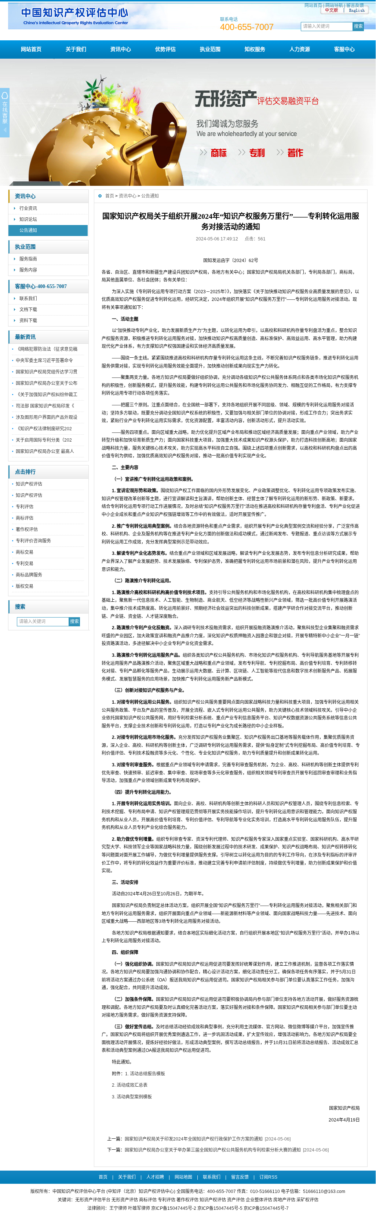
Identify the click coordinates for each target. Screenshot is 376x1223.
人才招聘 (155, 1177)
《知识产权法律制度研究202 (44, 428)
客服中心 (344, 49)
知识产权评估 (29, 484)
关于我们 (76, 49)
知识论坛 (28, 219)
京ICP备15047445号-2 (173, 1208)
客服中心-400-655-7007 (41, 286)
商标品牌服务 (29, 575)
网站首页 (313, 5)
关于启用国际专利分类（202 (44, 440)
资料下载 (28, 320)
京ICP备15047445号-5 (219, 1208)
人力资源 (299, 49)
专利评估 (24, 506)
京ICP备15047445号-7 (266, 1208)
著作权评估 (27, 529)
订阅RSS (268, 1177)
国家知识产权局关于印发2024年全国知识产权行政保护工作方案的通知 (194, 1139)
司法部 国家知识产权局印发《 (45, 406)
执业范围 (210, 49)
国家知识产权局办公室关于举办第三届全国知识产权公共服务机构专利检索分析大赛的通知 (213, 1150)
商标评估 (24, 518)
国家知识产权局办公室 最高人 (45, 451)
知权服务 (255, 49)
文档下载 (28, 309)
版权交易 (24, 586)
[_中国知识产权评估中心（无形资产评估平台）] (192, 27)
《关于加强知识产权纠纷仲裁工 (46, 394)
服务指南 (28, 259)
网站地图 (183, 1177)
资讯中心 (120, 49)
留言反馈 (355, 5)
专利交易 (24, 563)
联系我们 (28, 298)
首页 (109, 196)
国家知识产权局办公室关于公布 (46, 383)
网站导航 (334, 5)
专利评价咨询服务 (33, 541)
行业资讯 (28, 208)
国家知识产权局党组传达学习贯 (46, 372)
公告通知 (28, 230)
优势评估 (165, 49)
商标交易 (24, 552)
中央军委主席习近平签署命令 (44, 360)
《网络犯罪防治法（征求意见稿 (46, 349)
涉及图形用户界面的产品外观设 (46, 417)
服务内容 (28, 270)
